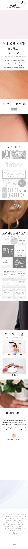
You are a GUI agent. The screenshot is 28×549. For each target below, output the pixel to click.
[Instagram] (15, 544)
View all (14, 109)
